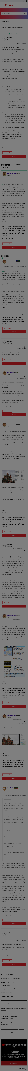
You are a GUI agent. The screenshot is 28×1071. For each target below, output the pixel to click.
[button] (26, 2)
